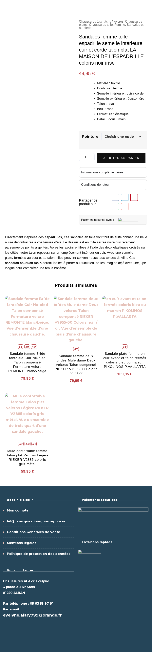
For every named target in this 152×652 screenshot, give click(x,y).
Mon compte (17, 510)
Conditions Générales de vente (33, 532)
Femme (119, 24)
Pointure (90, 136)
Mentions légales (21, 543)
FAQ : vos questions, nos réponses (36, 521)
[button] (115, 197)
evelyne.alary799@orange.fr (32, 615)
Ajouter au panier (121, 158)
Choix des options (27, 335)
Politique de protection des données (38, 554)
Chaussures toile (101, 24)
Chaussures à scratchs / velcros (101, 21)
